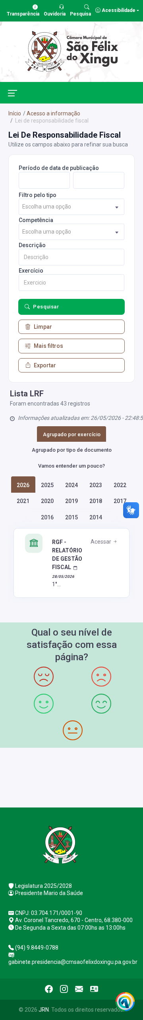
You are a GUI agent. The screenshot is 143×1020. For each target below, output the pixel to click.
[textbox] (71, 207)
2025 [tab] (47, 485)
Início (14, 113)
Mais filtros (48, 346)
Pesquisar (46, 307)
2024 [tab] (71, 485)
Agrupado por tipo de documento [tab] (72, 450)
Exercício (31, 270)
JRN (44, 1009)
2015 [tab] (71, 517)
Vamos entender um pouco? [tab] (71, 466)
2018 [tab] (95, 501)
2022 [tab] (120, 485)
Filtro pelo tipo (37, 195)
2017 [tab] (120, 501)
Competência (36, 220)
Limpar (43, 327)
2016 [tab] (47, 517)
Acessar (101, 541)
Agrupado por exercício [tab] (71, 434)
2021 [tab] (23, 501)
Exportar (45, 365)
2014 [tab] (95, 517)
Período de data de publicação (59, 168)
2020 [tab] (47, 501)
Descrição (32, 245)
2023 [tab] (95, 485)
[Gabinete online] (94, 989)
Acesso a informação (53, 113)
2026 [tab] (23, 485)
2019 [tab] (71, 501)
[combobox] (71, 207)
